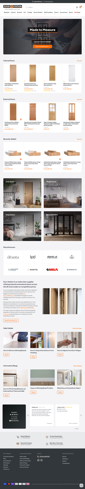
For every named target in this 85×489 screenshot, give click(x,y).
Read (6, 354)
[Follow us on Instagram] (41, 460)
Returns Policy (23, 463)
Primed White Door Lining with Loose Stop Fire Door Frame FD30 (13, 163)
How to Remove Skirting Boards (14, 350)
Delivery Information (25, 460)
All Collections (7, 460)
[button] (28, 415)
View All (79, 60)
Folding (29, 12)
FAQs (32, 307)
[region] (54, 415)
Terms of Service (24, 467)
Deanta (12, 295)
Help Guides (24, 307)
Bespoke (6, 12)
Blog (78, 12)
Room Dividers (38, 12)
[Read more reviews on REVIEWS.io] (14, 421)
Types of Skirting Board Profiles (41, 388)
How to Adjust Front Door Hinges (69, 350)
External (19, 12)
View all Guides (77, 328)
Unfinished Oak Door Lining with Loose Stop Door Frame (71, 163)
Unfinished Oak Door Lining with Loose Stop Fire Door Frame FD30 (52, 163)
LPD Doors (65, 459)
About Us (5, 467)
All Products (6, 463)
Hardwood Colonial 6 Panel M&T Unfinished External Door (32, 124)
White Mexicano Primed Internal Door (71, 84)
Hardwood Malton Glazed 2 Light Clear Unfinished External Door (71, 124)
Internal (13, 12)
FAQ (4, 458)
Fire (25, 12)
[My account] (77, 7)
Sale (75, 12)
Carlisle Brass (66, 463)
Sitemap (5, 465)
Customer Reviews (8, 456)
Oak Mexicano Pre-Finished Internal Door (31, 84)
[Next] (81, 78)
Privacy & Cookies (24, 465)
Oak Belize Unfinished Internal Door (11, 84)
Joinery (56, 12)
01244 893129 (45, 457)
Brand (71, 12)
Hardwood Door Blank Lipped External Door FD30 (12, 124)
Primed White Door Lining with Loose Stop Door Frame (32, 163)
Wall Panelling (48, 12)
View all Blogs (77, 366)
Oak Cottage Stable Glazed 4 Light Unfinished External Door (52, 124)
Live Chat (6, 314)
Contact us (6, 469)
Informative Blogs (24, 458)
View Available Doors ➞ (43, 46)
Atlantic (64, 461)
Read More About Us (11, 320)
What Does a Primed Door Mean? (69, 388)
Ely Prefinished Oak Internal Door (50, 84)
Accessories (63, 12)
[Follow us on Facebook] (38, 460)
